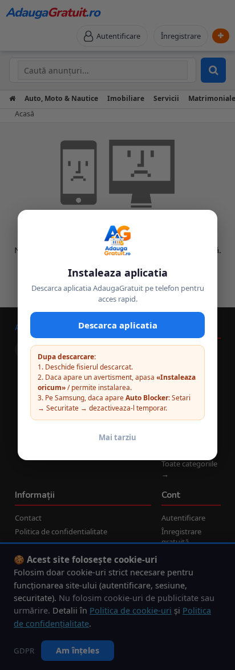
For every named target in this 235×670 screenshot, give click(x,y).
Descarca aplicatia (117, 325)
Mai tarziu (117, 437)
